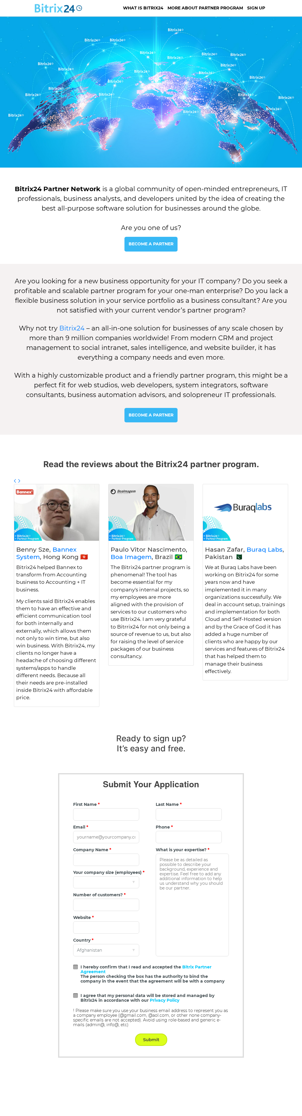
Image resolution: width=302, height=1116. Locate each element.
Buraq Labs (265, 549)
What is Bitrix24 (143, 8)
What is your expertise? (182, 849)
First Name (86, 804)
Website (83, 917)
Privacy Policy (164, 1000)
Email (80, 827)
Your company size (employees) (109, 872)
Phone (164, 827)
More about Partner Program (205, 8)
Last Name (169, 804)
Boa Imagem (131, 557)
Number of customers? (99, 894)
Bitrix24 (72, 328)
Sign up (256, 8)
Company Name (92, 849)
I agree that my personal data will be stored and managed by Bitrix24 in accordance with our (147, 998)
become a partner (151, 244)
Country (83, 940)
